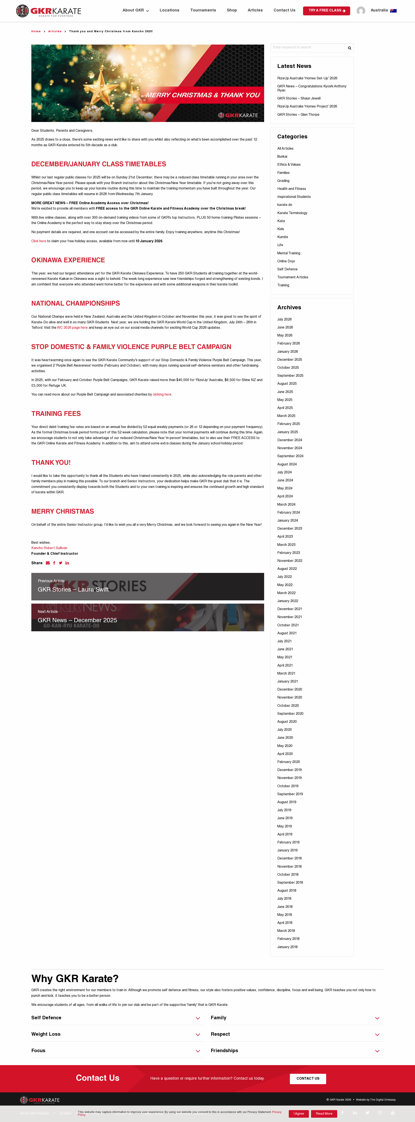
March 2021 (286, 674)
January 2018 (287, 947)
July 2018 (284, 899)
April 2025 (285, 408)
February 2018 (288, 939)
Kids (280, 229)
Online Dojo (286, 261)
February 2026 (288, 344)
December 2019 (289, 770)
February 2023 (288, 553)
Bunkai (282, 157)
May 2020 (284, 746)
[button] (349, 48)
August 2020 (287, 722)
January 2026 (287, 352)
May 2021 (284, 657)
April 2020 (285, 754)
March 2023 (286, 545)
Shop (232, 11)
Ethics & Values (289, 165)
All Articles (285, 149)
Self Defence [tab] (46, 1018)
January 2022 (287, 601)
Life (280, 245)
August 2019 (286, 802)
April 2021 (285, 666)
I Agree (299, 1114)
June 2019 (285, 818)
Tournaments (203, 11)
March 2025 (286, 416)
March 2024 (286, 505)
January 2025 (287, 432)
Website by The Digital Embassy (376, 1100)
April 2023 (285, 537)
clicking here (162, 395)
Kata (281, 221)
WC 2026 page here (72, 328)
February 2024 (288, 513)
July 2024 (284, 472)
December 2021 (289, 609)
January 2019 (287, 851)
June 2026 (285, 328)
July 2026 (284, 320)
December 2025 (289, 360)
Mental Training (288, 253)
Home (36, 31)
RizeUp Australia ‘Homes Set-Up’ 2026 (307, 78)
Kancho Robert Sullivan (49, 548)
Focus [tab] (38, 1051)
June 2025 (285, 392)
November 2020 (289, 698)
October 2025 (288, 368)
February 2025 (288, 424)
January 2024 (287, 521)
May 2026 (284, 336)
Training (283, 285)
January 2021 (287, 682)
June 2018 (285, 907)
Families (283, 173)
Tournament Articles (292, 277)
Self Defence (287, 269)
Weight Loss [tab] (46, 1034)
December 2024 (289, 440)
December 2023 (289, 529)
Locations (169, 11)
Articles (255, 11)
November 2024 (289, 448)
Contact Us (284, 11)
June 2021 (285, 649)
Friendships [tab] (224, 1051)
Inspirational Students (294, 197)
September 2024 (290, 456)
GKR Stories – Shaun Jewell (299, 99)
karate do (284, 205)
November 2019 (289, 778)
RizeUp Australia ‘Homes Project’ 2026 (307, 107)
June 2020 (285, 738)
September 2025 (290, 376)
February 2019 (288, 843)
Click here (38, 241)
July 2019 (284, 810)
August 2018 (286, 891)
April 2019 (284, 835)
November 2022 (289, 561)
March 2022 (286, 593)
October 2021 (288, 625)
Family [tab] (218, 1018)
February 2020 (288, 762)
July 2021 (284, 641)
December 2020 (289, 690)
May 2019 (284, 827)
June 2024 (285, 480)
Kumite (282, 237)
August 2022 (287, 569)
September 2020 (290, 714)
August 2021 (287, 633)
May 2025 (284, 400)
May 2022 (284, 585)
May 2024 (284, 488)
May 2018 (284, 915)
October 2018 (287, 875)
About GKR (133, 11)
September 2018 (290, 883)
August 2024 (287, 464)
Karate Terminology (292, 213)
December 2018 (289, 859)
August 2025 (287, 384)
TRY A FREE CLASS (325, 11)
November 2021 (289, 617)
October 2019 (287, 786)
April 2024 (285, 496)
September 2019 (290, 794)
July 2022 (284, 577)
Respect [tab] (220, 1034)
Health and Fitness (291, 189)
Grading (283, 181)
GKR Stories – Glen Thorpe (298, 115)
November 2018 (289, 867)
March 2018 (286, 931)
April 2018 (284, 923)
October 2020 (288, 706)
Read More (324, 1114)
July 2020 (284, 730)
